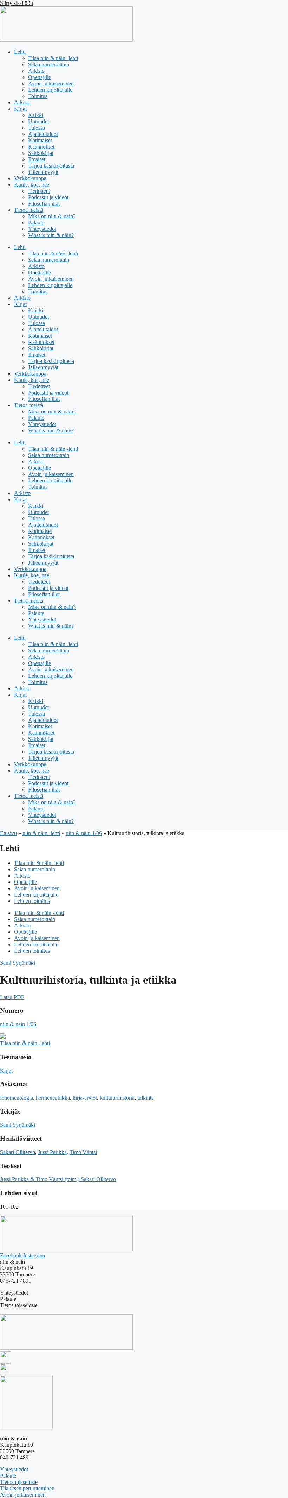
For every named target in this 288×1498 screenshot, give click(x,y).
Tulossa (36, 128)
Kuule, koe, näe (31, 185)
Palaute (36, 223)
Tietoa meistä (28, 210)
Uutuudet (38, 121)
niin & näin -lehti (41, 833)
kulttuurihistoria (117, 1098)
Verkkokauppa (30, 178)
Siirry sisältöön (16, 3)
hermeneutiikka (53, 1098)
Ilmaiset (36, 159)
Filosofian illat (44, 204)
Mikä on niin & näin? (52, 216)
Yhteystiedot (42, 229)
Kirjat (20, 109)
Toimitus (37, 96)
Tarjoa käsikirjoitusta (51, 166)
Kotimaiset (40, 140)
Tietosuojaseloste (19, 1482)
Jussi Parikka (52, 1152)
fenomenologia (16, 1098)
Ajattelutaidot (43, 134)
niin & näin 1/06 (84, 833)
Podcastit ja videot (48, 197)
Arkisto (36, 71)
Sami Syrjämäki (17, 963)
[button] (12, 997)
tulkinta (145, 1098)
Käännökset (41, 147)
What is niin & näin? (51, 235)
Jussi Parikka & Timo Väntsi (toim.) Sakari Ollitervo (58, 1179)
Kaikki (35, 115)
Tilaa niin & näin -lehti (53, 58)
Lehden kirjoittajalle (50, 90)
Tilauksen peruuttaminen (27, 1488)
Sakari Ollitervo (17, 1152)
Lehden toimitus (32, 901)
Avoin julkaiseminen (51, 83)
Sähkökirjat (40, 153)
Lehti (20, 52)
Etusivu (8, 833)
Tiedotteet (39, 191)
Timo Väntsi (83, 1152)
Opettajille (39, 77)
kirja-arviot (85, 1098)
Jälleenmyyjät (43, 172)
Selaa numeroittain (48, 64)
